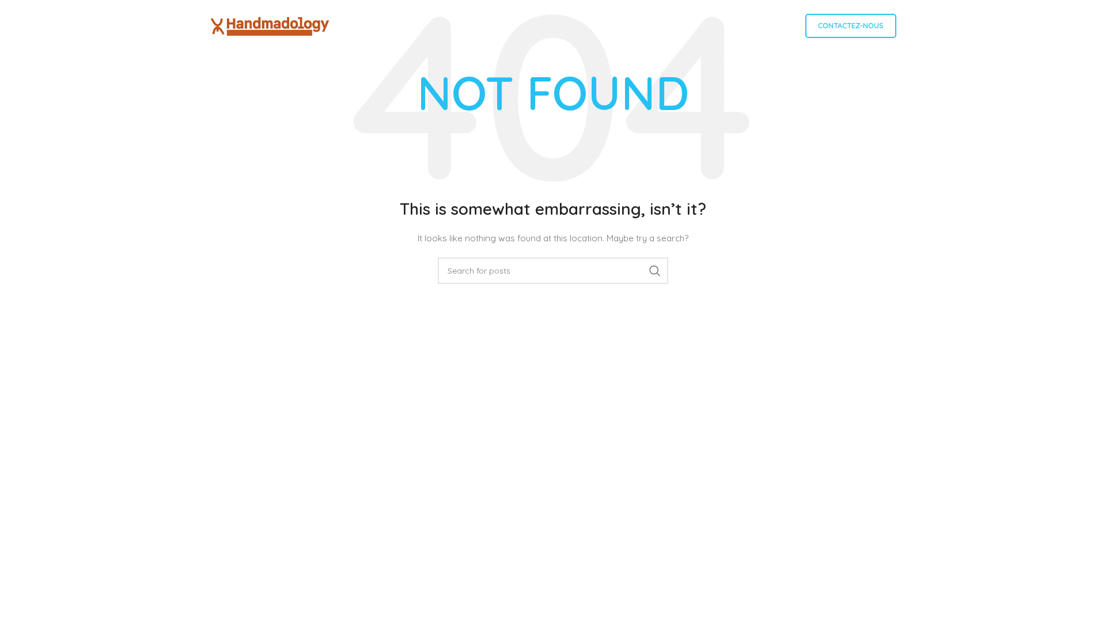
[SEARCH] (655, 270)
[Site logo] (270, 25)
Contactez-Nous (851, 25)
